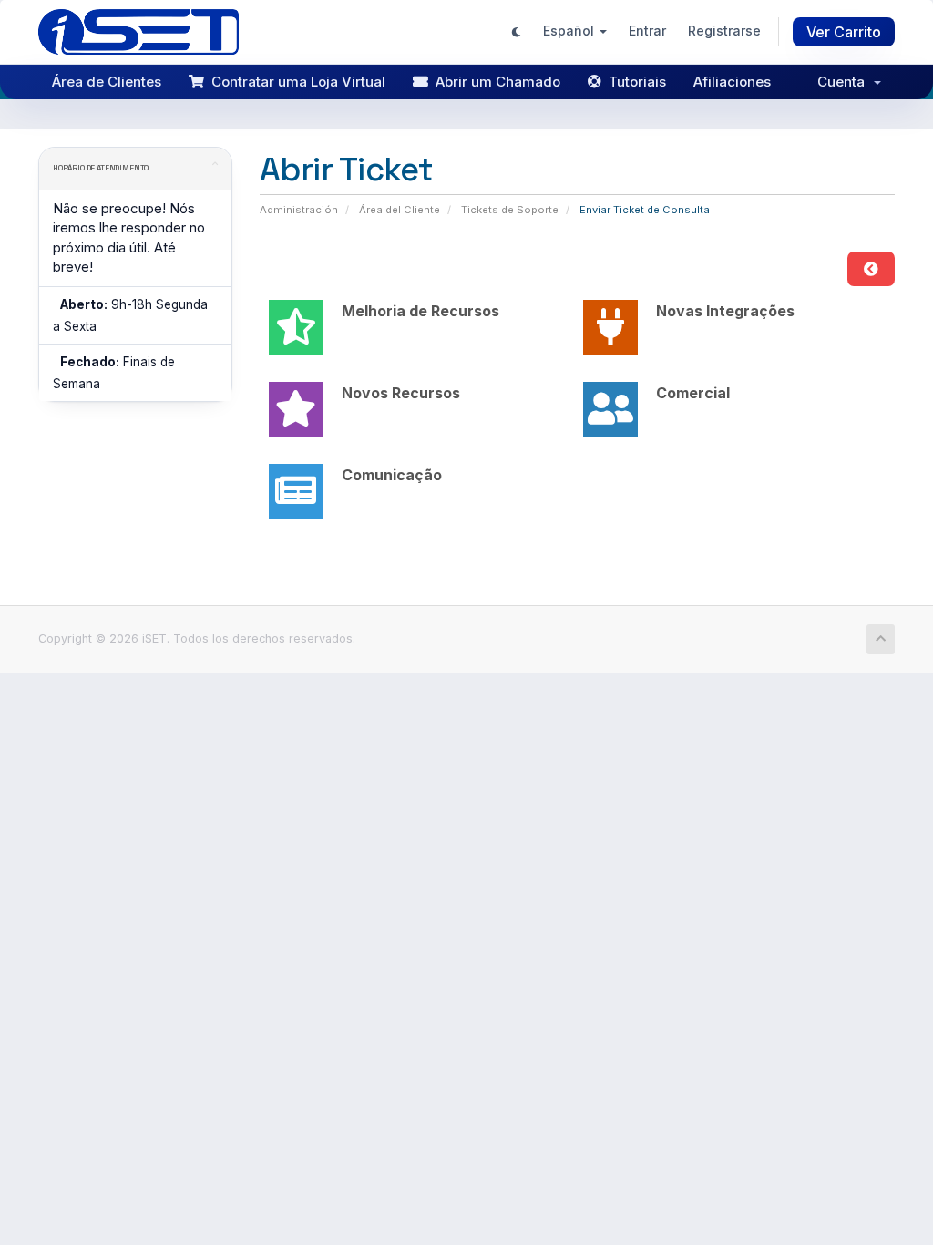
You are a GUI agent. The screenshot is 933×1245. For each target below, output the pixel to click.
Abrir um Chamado (494, 81)
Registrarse (724, 30)
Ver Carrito (843, 32)
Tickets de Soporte (510, 209)
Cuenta (844, 81)
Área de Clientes (106, 81)
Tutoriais (633, 81)
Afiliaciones (732, 81)
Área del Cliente (399, 209)
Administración (299, 209)
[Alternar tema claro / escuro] (516, 31)
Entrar (647, 30)
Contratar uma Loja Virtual (294, 81)
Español (570, 30)
